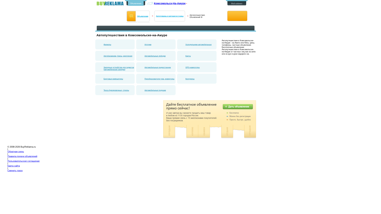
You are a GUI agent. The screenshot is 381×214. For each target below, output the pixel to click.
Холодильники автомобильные (198, 45)
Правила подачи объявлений (22, 156)
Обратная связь (15, 151)
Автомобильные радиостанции (158, 67)
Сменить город (15, 170)
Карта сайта (13, 166)
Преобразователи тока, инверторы (159, 79)
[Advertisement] (120, 121)
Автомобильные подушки (155, 90)
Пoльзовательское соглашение (23, 161)
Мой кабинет (236, 3)
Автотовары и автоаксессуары (170, 16)
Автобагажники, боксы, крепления (118, 56)
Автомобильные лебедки (155, 56)
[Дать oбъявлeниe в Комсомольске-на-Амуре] (237, 16)
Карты (188, 56)
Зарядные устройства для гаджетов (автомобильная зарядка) (119, 68)
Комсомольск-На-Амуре (170, 3)
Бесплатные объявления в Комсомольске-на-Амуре (110, 3)
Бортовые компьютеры (113, 79)
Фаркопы (107, 45)
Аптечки (148, 45)
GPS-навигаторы (192, 67)
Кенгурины (190, 79)
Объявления (135, 3)
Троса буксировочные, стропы (116, 90)
